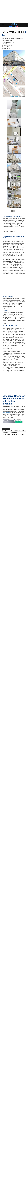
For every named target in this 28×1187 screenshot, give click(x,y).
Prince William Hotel (13, 32)
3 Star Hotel (4, 430)
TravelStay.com (6, 412)
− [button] (4, 70)
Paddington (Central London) (18, 434)
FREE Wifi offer (5, 432)
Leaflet (11, 96)
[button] (2, 25)
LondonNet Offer (13, 432)
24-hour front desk (15, 428)
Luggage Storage (6, 434)
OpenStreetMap (17, 96)
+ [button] (4, 68)
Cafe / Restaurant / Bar (20, 430)
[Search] (26, 25)
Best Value (11, 430)
